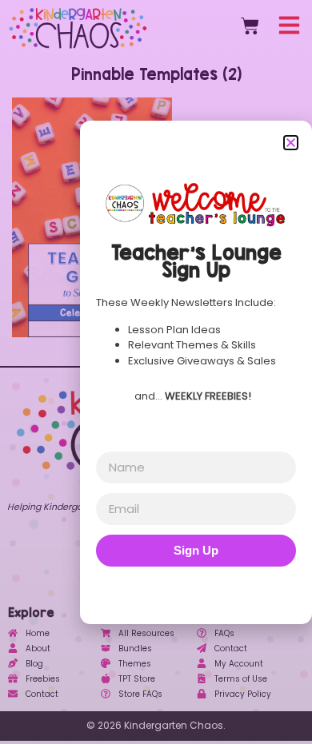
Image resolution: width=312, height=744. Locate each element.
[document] (156, 372)
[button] (291, 143)
